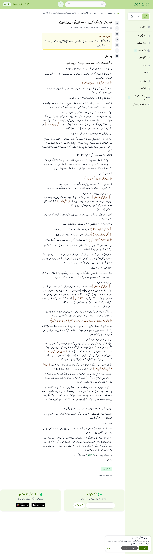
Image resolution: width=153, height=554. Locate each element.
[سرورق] (118, 14)
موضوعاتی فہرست (142, 36)
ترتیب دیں (109, 548)
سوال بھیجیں (143, 81)
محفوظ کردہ (143, 88)
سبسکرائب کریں (79, 505)
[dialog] (128, 544)
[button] (117, 23)
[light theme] (138, 17)
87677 (91, 455)
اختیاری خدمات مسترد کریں (129, 548)
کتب (145, 72)
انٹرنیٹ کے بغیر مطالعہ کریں (137, 98)
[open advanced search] (69, 4)
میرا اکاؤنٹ (143, 27)
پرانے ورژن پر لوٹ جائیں (139, 104)
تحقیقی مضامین (142, 58)
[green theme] (145, 17)
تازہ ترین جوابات (141, 43)
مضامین (144, 65)
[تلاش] (61, 4)
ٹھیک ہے (143, 548)
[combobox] (87, 4)
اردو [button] (5, 4)
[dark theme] (132, 17)
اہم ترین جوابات (140, 50)
